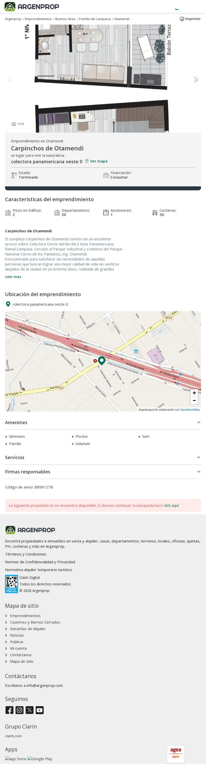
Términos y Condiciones (25, 554)
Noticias (17, 635)
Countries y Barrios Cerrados (35, 622)
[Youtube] (39, 710)
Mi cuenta (18, 648)
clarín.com (13, 735)
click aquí (171, 505)
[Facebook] (9, 710)
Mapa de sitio (21, 661)
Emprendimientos (25, 615)
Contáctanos (21, 654)
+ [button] (194, 393)
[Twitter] (29, 710)
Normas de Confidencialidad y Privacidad (40, 561)
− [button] (194, 400)
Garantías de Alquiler (28, 628)
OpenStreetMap (190, 409)
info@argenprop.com (45, 685)
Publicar (17, 641)
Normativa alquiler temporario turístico (38, 569)
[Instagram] (19, 710)
